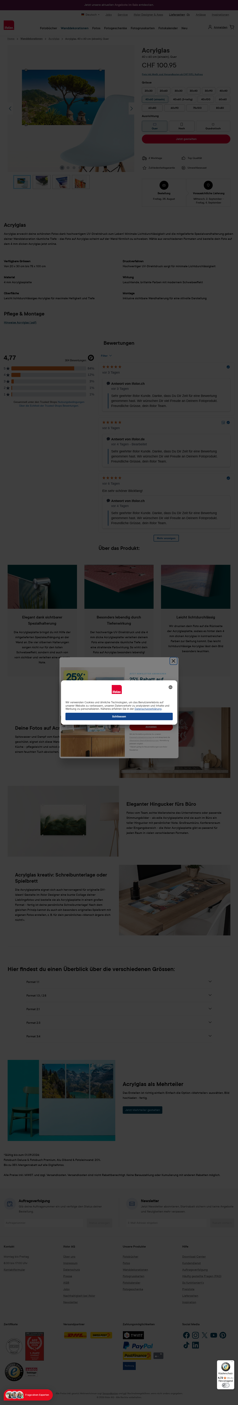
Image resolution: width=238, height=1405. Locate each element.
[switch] (225, 1385)
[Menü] (232, 1362)
